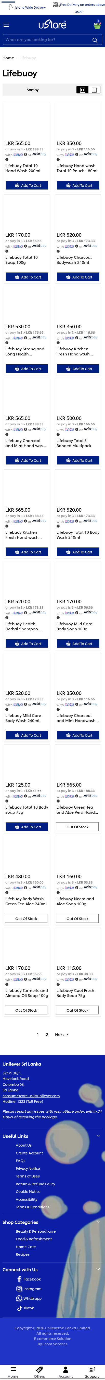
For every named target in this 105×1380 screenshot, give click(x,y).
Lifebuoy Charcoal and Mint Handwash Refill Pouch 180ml (76, 718)
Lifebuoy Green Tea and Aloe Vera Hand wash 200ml (76, 809)
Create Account (29, 1152)
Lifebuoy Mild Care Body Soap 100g (74, 626)
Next (60, 1034)
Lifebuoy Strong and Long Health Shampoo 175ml (24, 351)
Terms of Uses (28, 1175)
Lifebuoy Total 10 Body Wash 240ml (78, 534)
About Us (24, 1145)
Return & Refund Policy (35, 1183)
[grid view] (82, 89)
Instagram (32, 1288)
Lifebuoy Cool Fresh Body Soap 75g (75, 993)
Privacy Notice (28, 1168)
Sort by (32, 90)
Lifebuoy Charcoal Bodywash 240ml (74, 260)
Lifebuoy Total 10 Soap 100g (21, 260)
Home (8, 57)
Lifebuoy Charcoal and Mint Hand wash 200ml (25, 443)
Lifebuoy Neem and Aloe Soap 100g (75, 901)
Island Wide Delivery (30, 7)
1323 (21, 1101)
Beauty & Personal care (36, 1231)
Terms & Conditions (32, 1206)
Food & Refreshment (34, 1238)
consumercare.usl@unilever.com (31, 1095)
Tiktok (28, 1307)
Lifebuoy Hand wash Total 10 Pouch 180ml (77, 168)
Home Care (26, 1246)
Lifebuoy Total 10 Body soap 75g (26, 809)
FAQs (20, 1160)
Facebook (32, 1278)
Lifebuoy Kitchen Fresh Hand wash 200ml (21, 534)
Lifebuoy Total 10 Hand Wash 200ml (22, 168)
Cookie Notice (28, 1191)
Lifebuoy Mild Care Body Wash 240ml (23, 718)
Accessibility (26, 1199)
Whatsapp (32, 1298)
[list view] (94, 89)
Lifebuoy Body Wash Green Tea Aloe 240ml (26, 901)
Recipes (23, 1254)
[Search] (95, 39)
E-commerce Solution (52, 1338)
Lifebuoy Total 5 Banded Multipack (74, 443)
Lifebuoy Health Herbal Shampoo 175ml (21, 626)
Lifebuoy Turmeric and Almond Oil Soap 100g (26, 993)
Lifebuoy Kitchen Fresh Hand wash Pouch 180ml (73, 351)
